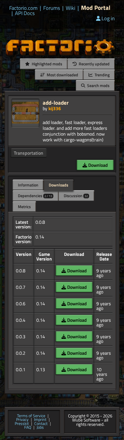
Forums (51, 8)
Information (28, 185)
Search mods (98, 85)
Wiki (70, 8)
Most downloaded (62, 75)
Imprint (40, 420)
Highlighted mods (46, 64)
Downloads (58, 185)
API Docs (25, 13)
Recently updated (94, 64)
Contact (41, 424)
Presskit (22, 424)
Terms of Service (31, 416)
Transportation (28, 152)
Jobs (40, 428)
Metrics (24, 207)
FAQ (27, 428)
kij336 (54, 108)
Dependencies (35, 196)
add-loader (56, 102)
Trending (102, 75)
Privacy (22, 420)
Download (97, 165)
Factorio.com (23, 8)
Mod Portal (95, 8)
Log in (108, 18)
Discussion (76, 196)
